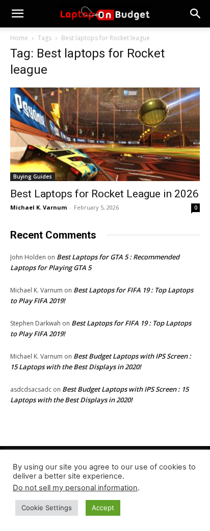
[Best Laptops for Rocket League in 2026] (105, 134)
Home (19, 38)
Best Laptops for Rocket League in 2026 (104, 194)
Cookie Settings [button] (46, 508)
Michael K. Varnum (38, 207)
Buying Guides (32, 176)
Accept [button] (103, 508)
